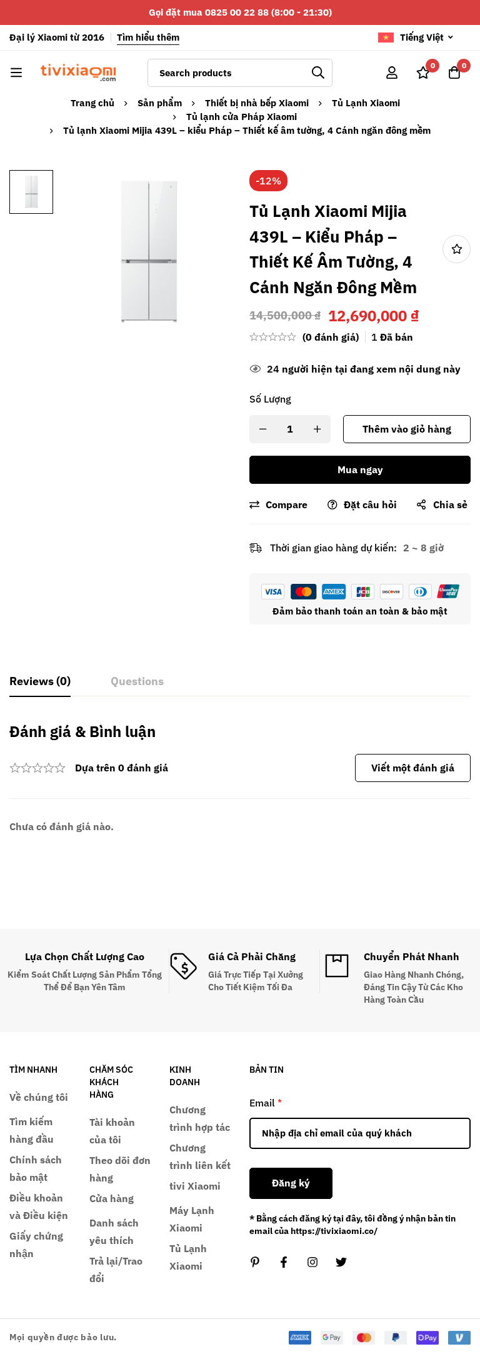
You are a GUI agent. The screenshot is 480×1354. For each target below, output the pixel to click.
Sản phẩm (160, 103)
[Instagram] (312, 1262)
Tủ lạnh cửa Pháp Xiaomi (241, 117)
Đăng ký (291, 1182)
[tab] (40, 682)
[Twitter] (341, 1262)
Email (265, 1102)
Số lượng (270, 399)
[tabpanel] (240, 778)
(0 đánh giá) (330, 337)
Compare (287, 504)
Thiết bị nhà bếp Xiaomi (257, 103)
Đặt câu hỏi (370, 504)
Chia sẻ (450, 504)
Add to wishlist (456, 249)
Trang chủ (92, 103)
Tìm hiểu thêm (148, 37)
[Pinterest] (255, 1262)
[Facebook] (283, 1262)
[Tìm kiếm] (318, 73)
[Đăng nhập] (392, 72)
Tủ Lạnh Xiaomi (366, 103)
